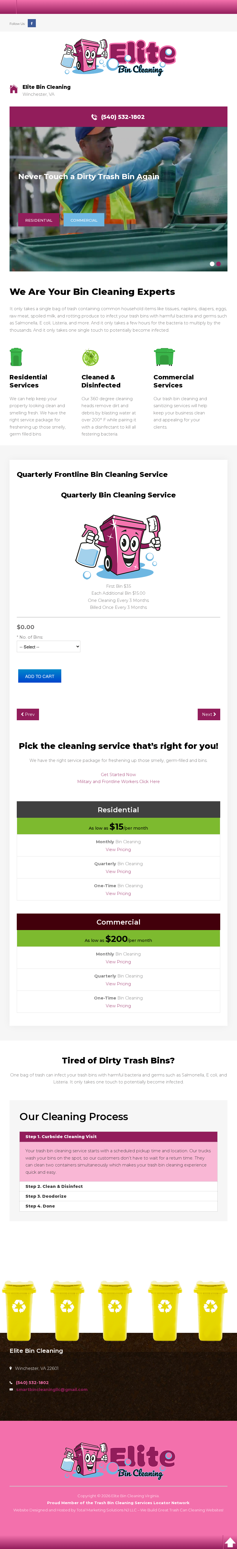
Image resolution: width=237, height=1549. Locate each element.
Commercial (84, 220)
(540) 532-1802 (123, 116)
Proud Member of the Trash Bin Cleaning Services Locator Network (118, 1502)
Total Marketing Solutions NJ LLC (107, 1510)
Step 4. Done (40, 1206)
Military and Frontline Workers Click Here (118, 781)
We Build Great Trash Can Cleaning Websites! (181, 1510)
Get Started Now (118, 774)
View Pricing (118, 849)
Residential (38, 220)
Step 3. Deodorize (45, 1196)
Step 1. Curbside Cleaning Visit (61, 1136)
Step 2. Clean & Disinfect (54, 1186)
